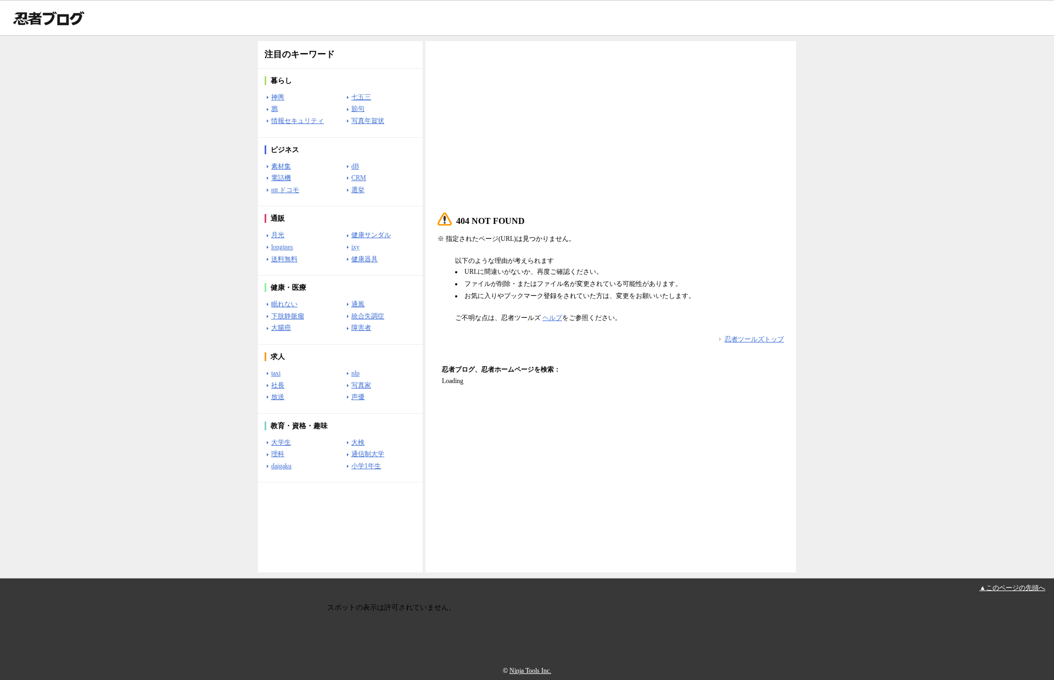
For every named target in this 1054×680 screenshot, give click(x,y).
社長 (277, 385)
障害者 (361, 327)
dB (355, 166)
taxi (276, 373)
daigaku (281, 466)
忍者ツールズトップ (754, 339)
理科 (277, 454)
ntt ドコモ (285, 190)
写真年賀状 (367, 121)
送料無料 (284, 259)
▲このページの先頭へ (1012, 588)
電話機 (281, 178)
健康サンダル (371, 235)
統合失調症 (367, 316)
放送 (277, 397)
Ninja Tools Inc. (530, 671)
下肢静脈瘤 (287, 316)
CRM (358, 178)
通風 (358, 304)
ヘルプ (552, 318)
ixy (355, 247)
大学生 (281, 442)
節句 (358, 109)
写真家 (361, 385)
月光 (277, 235)
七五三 (361, 97)
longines (282, 247)
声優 (358, 397)
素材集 (281, 166)
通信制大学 (367, 454)
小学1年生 (366, 466)
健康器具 (364, 259)
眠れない (284, 304)
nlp (355, 373)
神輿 (277, 97)
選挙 (358, 190)
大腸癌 (281, 327)
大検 (358, 442)
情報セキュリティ (297, 121)
